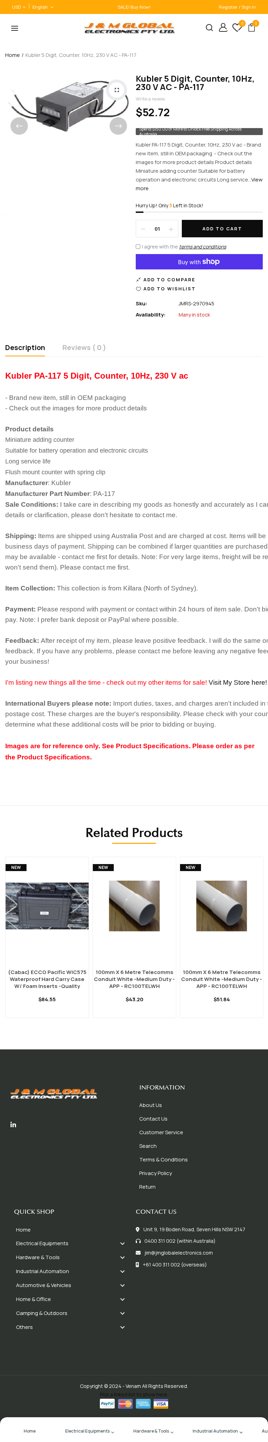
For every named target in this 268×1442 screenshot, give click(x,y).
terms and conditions (202, 246)
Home (12, 55)
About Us (150, 1105)
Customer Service (161, 1132)
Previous (19, 126)
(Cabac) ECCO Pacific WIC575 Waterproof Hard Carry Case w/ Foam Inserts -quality (47, 979)
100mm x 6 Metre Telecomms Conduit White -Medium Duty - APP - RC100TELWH (134, 979)
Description (25, 348)
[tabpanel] (47, 946)
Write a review (150, 99)
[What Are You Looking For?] (207, 28)
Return (147, 1186)
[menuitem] (73, 1229)
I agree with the (184, 246)
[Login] (220, 28)
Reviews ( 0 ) (84, 348)
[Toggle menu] (122, 1243)
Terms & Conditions (163, 1159)
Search (148, 1146)
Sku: (142, 303)
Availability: (151, 314)
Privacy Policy (155, 1173)
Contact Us (153, 1118)
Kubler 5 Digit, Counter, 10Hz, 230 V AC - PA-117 (195, 82)
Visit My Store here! (238, 682)
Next (118, 126)
